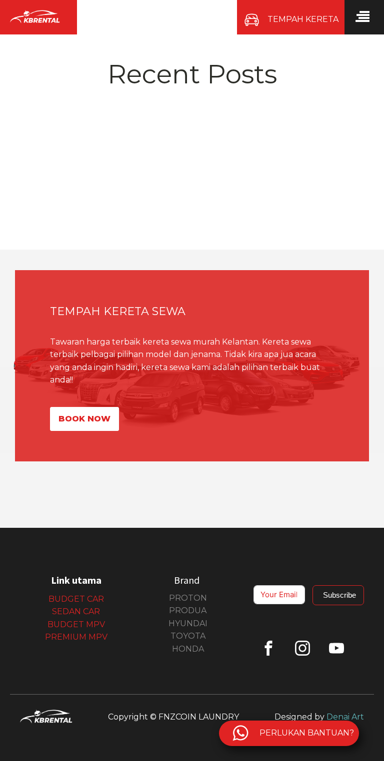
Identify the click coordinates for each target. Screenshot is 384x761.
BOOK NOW (84, 418)
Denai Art (345, 717)
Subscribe (339, 595)
